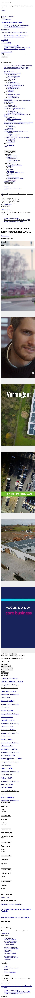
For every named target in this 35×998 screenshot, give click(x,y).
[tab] (2, 654)
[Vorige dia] (1, 247)
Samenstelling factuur (13, 97)
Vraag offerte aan (8, 938)
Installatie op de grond (6, 669)
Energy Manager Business (14, 113)
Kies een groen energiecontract (18, 122)
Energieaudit (10, 109)
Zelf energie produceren (10, 941)
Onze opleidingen (9, 944)
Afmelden (9, 183)
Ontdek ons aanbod (12, 77)
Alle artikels (11, 904)
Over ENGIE (4, 40)
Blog (5, 146)
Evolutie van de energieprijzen (15, 172)
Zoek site (6, 55)
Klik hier (3, 10)
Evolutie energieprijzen (13, 88)
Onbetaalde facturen (12, 158)
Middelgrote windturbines (14, 119)
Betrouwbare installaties (10, 947)
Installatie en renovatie (13, 134)
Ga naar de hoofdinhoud (7, 16)
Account (9, 203)
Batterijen (10, 125)
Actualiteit (10, 169)
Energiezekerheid (8, 129)
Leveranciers (28, 986)
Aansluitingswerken (12, 82)
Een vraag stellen (12, 161)
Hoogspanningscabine (13, 83)
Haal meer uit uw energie (17, 123)
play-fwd (3, 245)
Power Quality (11, 142)
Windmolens (10, 120)
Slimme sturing (11, 126)
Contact (6, 966)
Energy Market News (13, 87)
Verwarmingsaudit (12, 111)
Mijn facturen (10, 198)
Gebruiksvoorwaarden (11, 986)
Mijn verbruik (10, 200)
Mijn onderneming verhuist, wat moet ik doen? (16, 68)
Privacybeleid (21, 986)
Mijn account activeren (10, 971)
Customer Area (11, 105)
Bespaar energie (14, 108)
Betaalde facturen (12, 157)
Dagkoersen (10, 90)
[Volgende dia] (3, 247)
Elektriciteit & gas (9, 71)
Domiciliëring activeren (13, 160)
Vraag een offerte (12, 74)
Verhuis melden (11, 180)
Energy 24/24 (11, 139)
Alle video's (4, 664)
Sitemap (3, 986)
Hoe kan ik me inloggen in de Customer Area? (16, 67)
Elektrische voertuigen (10, 942)
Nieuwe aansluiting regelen (11, 968)
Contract (12, 73)
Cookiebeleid (4, 987)
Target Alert (10, 91)
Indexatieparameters (12, 96)
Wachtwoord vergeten (10, 972)
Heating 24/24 (11, 140)
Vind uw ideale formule (13, 76)
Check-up (10, 132)
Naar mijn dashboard (9, 181)
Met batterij (4, 675)
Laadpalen (10, 128)
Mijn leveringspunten (13, 177)
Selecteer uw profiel (6, 211)
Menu (2, 18)
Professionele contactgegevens (15, 178)
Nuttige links (5, 962)
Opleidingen (10, 145)
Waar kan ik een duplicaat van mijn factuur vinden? (18, 65)
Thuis (2, 19)
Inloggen (6, 186)
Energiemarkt (14, 85)
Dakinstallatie (4, 673)
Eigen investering (5, 666)
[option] (19, 65)
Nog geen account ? (12, 188)
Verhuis (6, 969)
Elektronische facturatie (13, 94)
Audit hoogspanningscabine (11, 948)
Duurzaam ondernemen (10, 106)
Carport (3, 671)
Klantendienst (6, 975)
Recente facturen (11, 155)
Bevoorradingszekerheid (16, 137)
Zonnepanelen (11, 117)
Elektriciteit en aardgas (10, 939)
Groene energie (11, 79)
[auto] (1, 43)
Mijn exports (10, 166)
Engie (2, 41)
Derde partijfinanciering (7, 668)
